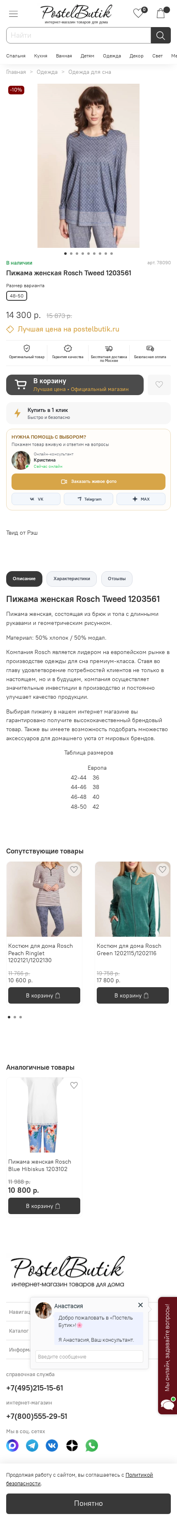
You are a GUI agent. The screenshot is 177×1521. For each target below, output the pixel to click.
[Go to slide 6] (94, 253)
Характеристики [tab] (72, 578)
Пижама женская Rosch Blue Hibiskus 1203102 (39, 1165)
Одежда (112, 56)
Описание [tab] (24, 578)
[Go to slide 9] (111, 253)
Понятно (88, 1503)
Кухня (40, 56)
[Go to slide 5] (88, 253)
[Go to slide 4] (83, 253)
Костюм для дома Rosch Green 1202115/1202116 (129, 949)
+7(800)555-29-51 (36, 1416)
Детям (87, 56)
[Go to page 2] (15, 1017)
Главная (16, 71)
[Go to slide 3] (77, 253)
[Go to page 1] (9, 1017)
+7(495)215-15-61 (34, 1388)
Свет (157, 56)
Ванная (64, 56)
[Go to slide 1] (65, 253)
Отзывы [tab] (117, 578)
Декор (137, 56)
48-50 (16, 296)
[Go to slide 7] (100, 253)
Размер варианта (25, 285)
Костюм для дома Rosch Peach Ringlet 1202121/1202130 (40, 953)
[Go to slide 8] (106, 253)
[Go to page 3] (20, 1017)
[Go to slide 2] (71, 253)
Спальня (16, 56)
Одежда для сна (89, 71)
